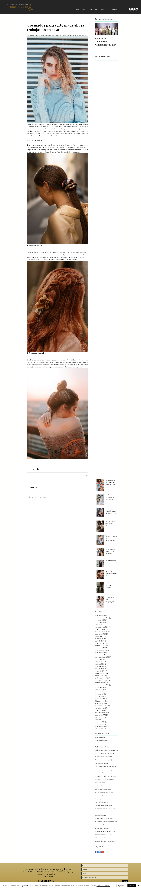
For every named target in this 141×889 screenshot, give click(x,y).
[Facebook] (38, 881)
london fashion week (101, 802)
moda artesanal (100, 809)
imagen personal (100, 799)
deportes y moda (100, 776)
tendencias (98, 821)
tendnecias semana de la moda (105, 831)
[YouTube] (46, 881)
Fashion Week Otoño (102, 747)
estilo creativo (112, 776)
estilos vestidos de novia (103, 789)
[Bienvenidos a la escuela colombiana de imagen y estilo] (53, 881)
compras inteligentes (109, 770)
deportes (105, 773)
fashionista (109, 792)
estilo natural (99, 779)
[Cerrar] (138, 885)
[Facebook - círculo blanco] (130, 9)
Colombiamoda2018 (101, 740)
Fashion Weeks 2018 (101, 750)
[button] (84, 9)
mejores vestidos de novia (103, 805)
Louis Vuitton (113, 750)
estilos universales (101, 786)
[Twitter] (42, 881)
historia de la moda (101, 796)
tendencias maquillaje (102, 828)
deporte (98, 773)
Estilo (107, 744)
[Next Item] (115, 29)
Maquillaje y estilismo (102, 753)
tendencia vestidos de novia (104, 818)
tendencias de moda (110, 821)
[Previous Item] (98, 29)
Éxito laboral (112, 841)
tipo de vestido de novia (103, 835)
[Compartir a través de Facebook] (28, 469)
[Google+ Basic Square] (102, 852)
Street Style (109, 757)
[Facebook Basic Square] (96, 852)
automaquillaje (107, 760)
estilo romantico (100, 783)
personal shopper (101, 815)
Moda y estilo (99, 757)
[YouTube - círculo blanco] (136, 9)
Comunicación (99, 744)
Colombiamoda (100, 737)
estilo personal (109, 779)
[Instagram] (50, 881)
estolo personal (100, 792)
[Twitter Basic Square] (99, 852)
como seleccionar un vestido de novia (106, 766)
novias (112, 812)
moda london (110, 809)
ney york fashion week (102, 812)
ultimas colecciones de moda (104, 838)
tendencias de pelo (101, 825)
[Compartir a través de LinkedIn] (38, 469)
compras (98, 770)
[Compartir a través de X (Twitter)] (33, 469)
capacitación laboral (101, 763)
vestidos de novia (100, 841)
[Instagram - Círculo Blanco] (133, 9)
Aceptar (131, 886)
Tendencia (98, 760)
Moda (112, 753)
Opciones (121, 886)
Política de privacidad (103, 886)
